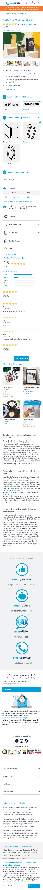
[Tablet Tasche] (11, 376)
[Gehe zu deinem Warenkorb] (39, 3)
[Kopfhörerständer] (11, 409)
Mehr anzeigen (21, 358)
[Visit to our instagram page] (21, 741)
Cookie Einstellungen (10, 886)
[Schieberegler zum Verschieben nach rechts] (37, 63)
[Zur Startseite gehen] (13, 3)
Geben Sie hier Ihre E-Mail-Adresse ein (16, 681)
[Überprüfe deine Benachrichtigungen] (35, 3)
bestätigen (7, 689)
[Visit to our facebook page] (17, 741)
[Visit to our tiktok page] (26, 741)
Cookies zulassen (34, 886)
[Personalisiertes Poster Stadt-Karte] (31, 376)
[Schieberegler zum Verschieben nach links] (5, 63)
